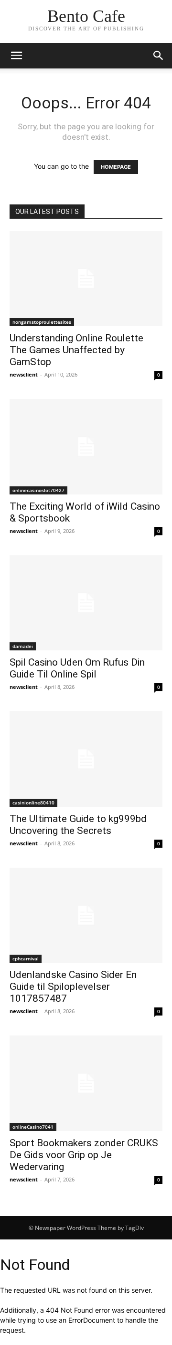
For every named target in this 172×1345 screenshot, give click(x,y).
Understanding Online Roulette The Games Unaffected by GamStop (76, 350)
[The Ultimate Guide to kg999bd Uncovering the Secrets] (86, 758)
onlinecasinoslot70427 (38, 490)
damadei (22, 646)
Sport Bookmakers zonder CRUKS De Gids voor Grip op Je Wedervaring (84, 1154)
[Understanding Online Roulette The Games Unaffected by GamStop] (86, 278)
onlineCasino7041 (33, 1126)
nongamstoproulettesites (41, 322)
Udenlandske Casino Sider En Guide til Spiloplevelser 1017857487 (73, 986)
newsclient (24, 374)
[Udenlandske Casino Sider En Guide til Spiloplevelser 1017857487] (86, 915)
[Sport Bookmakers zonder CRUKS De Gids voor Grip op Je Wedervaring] (86, 1083)
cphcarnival (25, 958)
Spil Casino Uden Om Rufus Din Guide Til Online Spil (77, 668)
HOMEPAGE (116, 167)
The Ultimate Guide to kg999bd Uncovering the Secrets (78, 824)
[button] (158, 55)
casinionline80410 (33, 802)
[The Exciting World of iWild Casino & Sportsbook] (86, 446)
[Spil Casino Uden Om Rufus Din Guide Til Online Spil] (86, 602)
